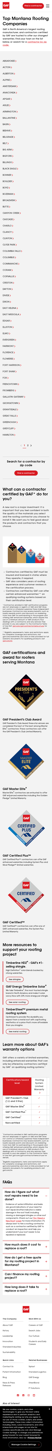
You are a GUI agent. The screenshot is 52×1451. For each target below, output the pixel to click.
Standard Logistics (37, 1372)
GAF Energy (34, 1378)
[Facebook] (18, 1395)
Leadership (8, 1336)
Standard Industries (12, 1347)
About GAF (8, 1325)
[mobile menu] (47, 5)
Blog (5, 1378)
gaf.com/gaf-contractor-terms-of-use (28, 626)
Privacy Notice (34, 1438)
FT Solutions (34, 1388)
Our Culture (34, 1336)
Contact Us (8, 1367)
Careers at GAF (36, 1325)
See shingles (15, 980)
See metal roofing (17, 1032)
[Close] (49, 1409)
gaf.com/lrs (7, 641)
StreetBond (34, 1383)
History (6, 1331)
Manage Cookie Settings (23, 1445)
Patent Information (12, 1372)
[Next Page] (31, 446)
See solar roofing (17, 1002)
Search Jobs (34, 1331)
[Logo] (6, 8)
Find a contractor (33, 6)
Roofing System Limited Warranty (39, 1085)
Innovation (8, 1342)
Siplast (32, 1367)
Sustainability (9, 1352)
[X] (23, 1395)
